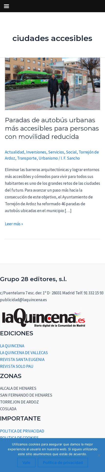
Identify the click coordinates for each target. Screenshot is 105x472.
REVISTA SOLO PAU (16, 366)
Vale (26, 462)
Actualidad (14, 152)
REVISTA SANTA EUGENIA (22, 359)
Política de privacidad (63, 462)
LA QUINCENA (12, 346)
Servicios (56, 152)
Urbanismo (48, 158)
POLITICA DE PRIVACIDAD (22, 431)
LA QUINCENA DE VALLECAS (24, 352)
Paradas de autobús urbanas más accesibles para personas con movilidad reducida (52, 128)
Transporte (27, 158)
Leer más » (14, 223)
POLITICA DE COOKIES (19, 438)
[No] (98, 455)
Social (71, 152)
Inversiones (36, 152)
